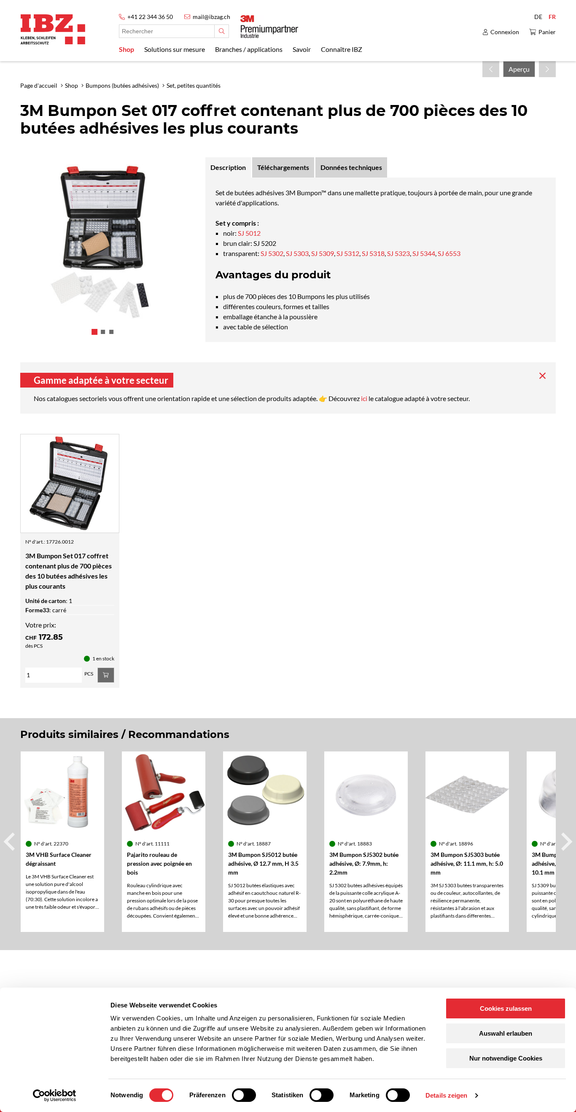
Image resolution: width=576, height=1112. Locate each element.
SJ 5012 (249, 233)
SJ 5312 (347, 253)
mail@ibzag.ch (211, 16)
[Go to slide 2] (103, 332)
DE (538, 16)
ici (365, 398)
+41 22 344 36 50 (150, 16)
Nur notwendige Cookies (505, 1058)
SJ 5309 (322, 253)
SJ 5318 (373, 253)
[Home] (53, 29)
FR (552, 16)
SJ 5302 (272, 253)
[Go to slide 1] (94, 332)
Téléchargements (283, 167)
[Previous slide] (10, 841)
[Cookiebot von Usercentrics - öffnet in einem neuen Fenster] (55, 1095)
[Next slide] (565, 841)
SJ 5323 (398, 253)
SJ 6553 (449, 253)
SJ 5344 (423, 253)
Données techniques (351, 167)
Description (228, 167)
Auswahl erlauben (505, 1033)
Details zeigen (446, 1095)
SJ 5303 (297, 253)
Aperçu (519, 69)
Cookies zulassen (506, 1008)
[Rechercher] (221, 31)
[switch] (244, 1095)
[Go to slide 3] (111, 332)
